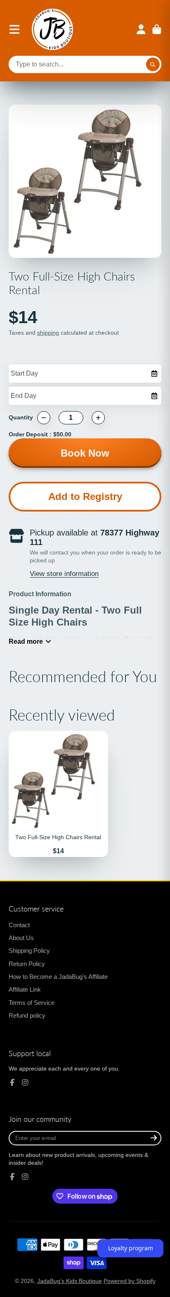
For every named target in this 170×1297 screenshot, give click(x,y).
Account (141, 29)
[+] (98, 417)
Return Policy (27, 963)
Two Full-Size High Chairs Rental (58, 794)
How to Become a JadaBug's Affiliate (58, 976)
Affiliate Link (25, 989)
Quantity (21, 417)
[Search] (153, 64)
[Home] (52, 29)
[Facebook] (12, 1082)
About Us (21, 937)
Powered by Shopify (130, 1281)
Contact (19, 924)
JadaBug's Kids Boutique (69, 1281)
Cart (157, 29)
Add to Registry (85, 496)
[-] (43, 417)
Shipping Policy (29, 950)
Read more (26, 641)
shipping (48, 332)
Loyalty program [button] (130, 1248)
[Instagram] (25, 1082)
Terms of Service (31, 1002)
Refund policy (27, 1015)
